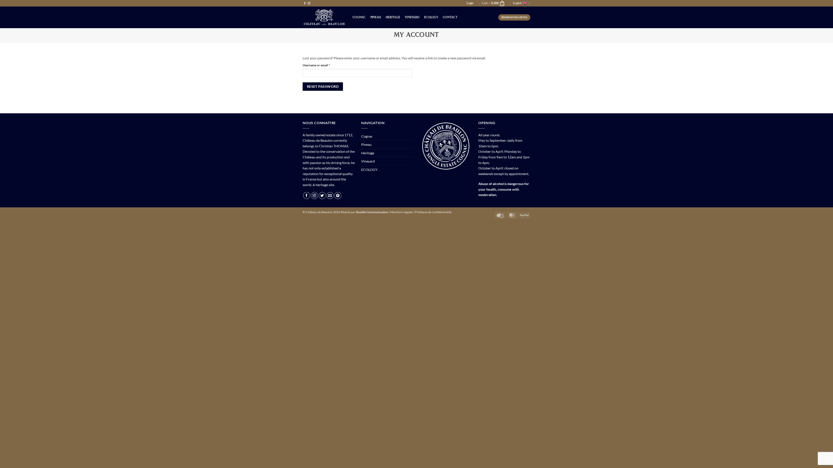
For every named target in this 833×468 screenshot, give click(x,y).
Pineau (376, 17)
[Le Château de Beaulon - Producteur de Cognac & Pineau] (324, 17)
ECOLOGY (431, 17)
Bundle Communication (372, 212)
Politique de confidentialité (433, 212)
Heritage (393, 17)
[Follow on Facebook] (304, 3)
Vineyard (412, 17)
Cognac (359, 17)
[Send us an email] (330, 195)
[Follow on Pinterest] (337, 195)
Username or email (322, 65)
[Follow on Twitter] (322, 195)
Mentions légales (401, 212)
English (517, 3)
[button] (493, 3)
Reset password (323, 86)
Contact (450, 17)
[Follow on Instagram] (309, 3)
